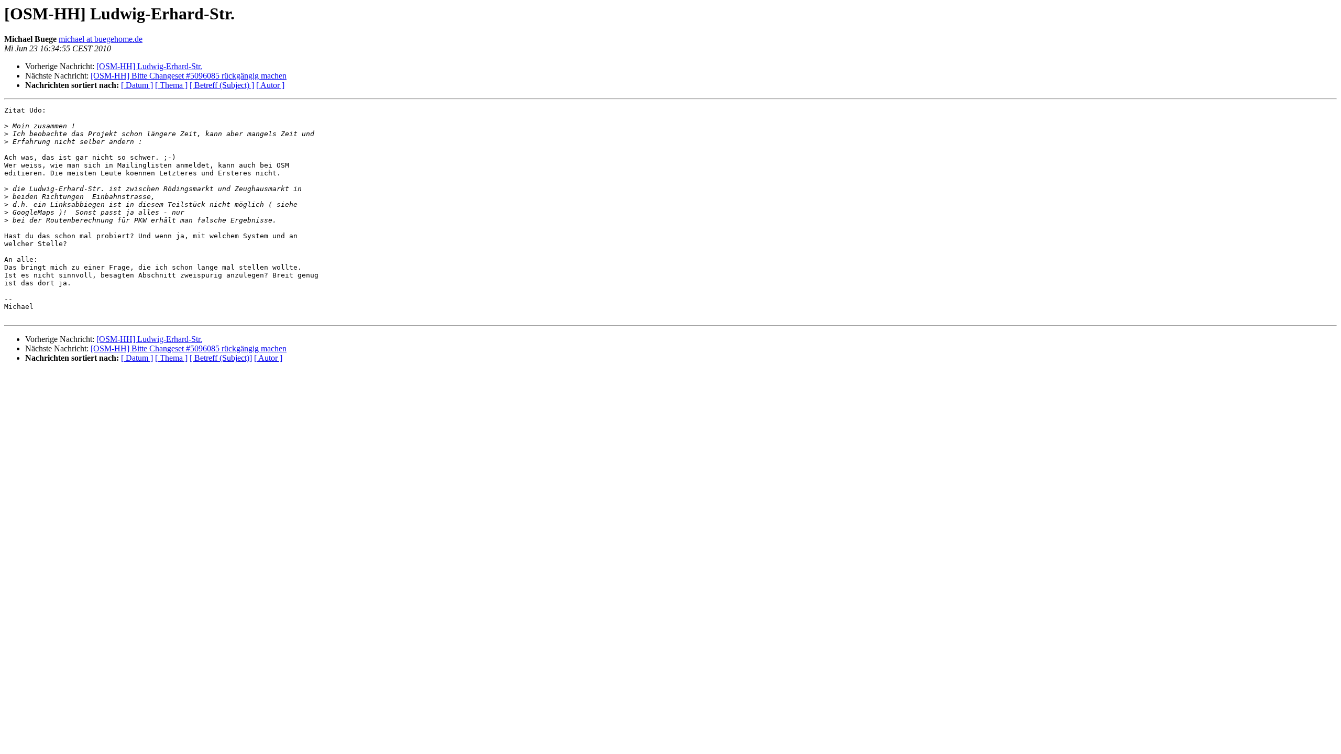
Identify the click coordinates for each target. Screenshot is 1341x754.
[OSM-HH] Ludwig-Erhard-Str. (149, 66)
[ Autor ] (270, 85)
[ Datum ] (137, 85)
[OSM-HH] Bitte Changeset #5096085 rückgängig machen (189, 75)
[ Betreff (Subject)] (221, 357)
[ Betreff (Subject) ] (222, 85)
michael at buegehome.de (100, 39)
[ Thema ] (171, 85)
